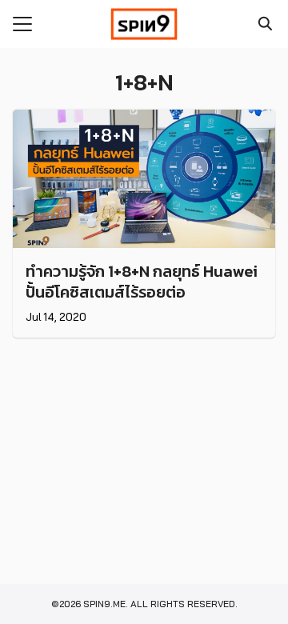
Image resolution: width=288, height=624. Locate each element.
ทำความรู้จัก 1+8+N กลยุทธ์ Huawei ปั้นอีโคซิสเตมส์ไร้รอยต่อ (142, 281)
